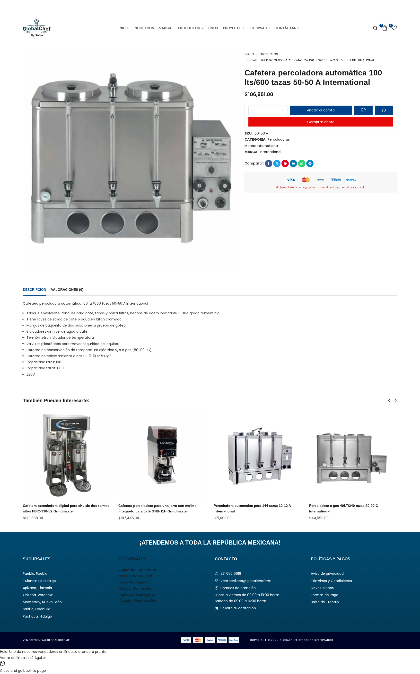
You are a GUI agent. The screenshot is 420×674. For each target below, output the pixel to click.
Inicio (124, 28)
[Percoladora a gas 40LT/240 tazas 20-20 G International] (353, 455)
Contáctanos (287, 28)
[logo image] (37, 27)
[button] (389, 400)
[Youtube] (221, 8)
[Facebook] (188, 8)
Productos (189, 28)
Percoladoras (279, 139)
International (268, 145)
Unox (213, 28)
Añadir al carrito (321, 110)
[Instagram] (199, 8)
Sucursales (259, 28)
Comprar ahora (320, 121)
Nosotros (144, 28)
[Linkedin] (210, 8)
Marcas (166, 28)
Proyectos (233, 28)
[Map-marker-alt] (232, 8)
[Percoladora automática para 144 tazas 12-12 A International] (258, 455)
